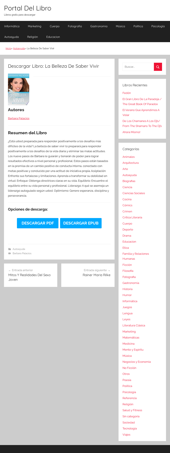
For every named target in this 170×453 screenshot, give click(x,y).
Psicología (158, 26)
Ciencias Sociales (134, 193)
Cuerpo (54, 26)
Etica (126, 247)
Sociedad (129, 422)
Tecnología (130, 428)
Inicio (8, 48)
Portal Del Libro (27, 8)
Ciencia (127, 187)
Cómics (127, 205)
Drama (127, 235)
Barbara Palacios (22, 253)
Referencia (130, 398)
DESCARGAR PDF (38, 223)
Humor (127, 295)
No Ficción (129, 368)
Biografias (129, 181)
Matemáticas (131, 337)
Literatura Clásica (134, 325)
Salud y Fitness (132, 410)
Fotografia (75, 26)
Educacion (53, 36)
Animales (129, 156)
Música (120, 26)
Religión (32, 36)
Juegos (127, 307)
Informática (11, 26)
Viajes (126, 434)
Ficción (127, 264)
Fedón (127, 93)
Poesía (127, 380)
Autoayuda (11, 36)
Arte (125, 169)
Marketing (34, 26)
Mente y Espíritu (133, 349)
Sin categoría (131, 416)
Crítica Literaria (132, 217)
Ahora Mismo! (131, 132)
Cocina (127, 199)
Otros (126, 374)
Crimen (127, 211)
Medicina (128, 343)
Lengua (127, 313)
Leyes (126, 319)
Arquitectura (131, 162)
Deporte (128, 229)
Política (138, 26)
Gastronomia (98, 26)
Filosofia (128, 270)
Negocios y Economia (137, 361)
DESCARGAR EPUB (80, 223)
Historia (127, 289)
